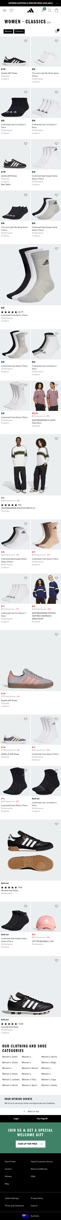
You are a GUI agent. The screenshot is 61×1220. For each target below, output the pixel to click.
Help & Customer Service (42, 1162)
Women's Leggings (26, 1074)
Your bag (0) (42, 1119)
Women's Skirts (49, 1057)
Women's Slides (49, 1085)
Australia (35, 1216)
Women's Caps (48, 1080)
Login (16, 1119)
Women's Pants (10, 1074)
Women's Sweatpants (47, 1074)
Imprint (34, 1206)
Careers (8, 1169)
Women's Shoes (10, 1063)
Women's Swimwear (46, 1068)
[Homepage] (30, 11)
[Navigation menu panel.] (4, 10)
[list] (26, 31)
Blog (7, 1184)
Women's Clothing (6, 1068)
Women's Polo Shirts (29, 1080)
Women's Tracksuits (27, 1063)
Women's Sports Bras (30, 1085)
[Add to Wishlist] (25, 41)
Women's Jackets (10, 1080)
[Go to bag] (56, 10)
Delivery (8, 1176)
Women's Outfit (9, 1057)
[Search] (49, 10)
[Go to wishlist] (11, 10)
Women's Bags (48, 1063)
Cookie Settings (12, 1198)
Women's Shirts (10, 1085)
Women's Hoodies (26, 1057)
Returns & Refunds (39, 1169)
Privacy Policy (37, 1198)
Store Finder (10, 1162)
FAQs (33, 1176)
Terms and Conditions (14, 1206)
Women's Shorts (30, 1068)
